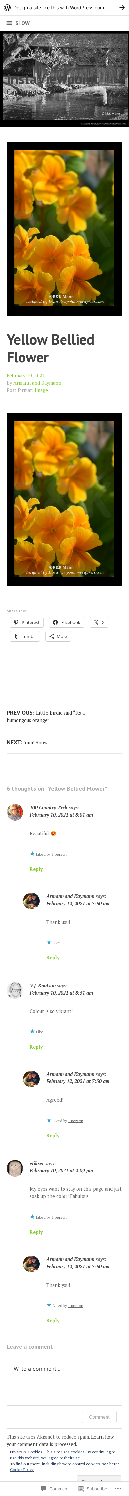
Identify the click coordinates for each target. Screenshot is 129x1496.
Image (41, 390)
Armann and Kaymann (37, 383)
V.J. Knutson (43, 985)
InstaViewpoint (53, 78)
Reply (36, 869)
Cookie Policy (22, 1469)
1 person (59, 854)
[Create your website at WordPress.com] (64, 7)
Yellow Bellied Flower (50, 348)
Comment (99, 1417)
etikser (37, 1163)
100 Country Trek (48, 807)
